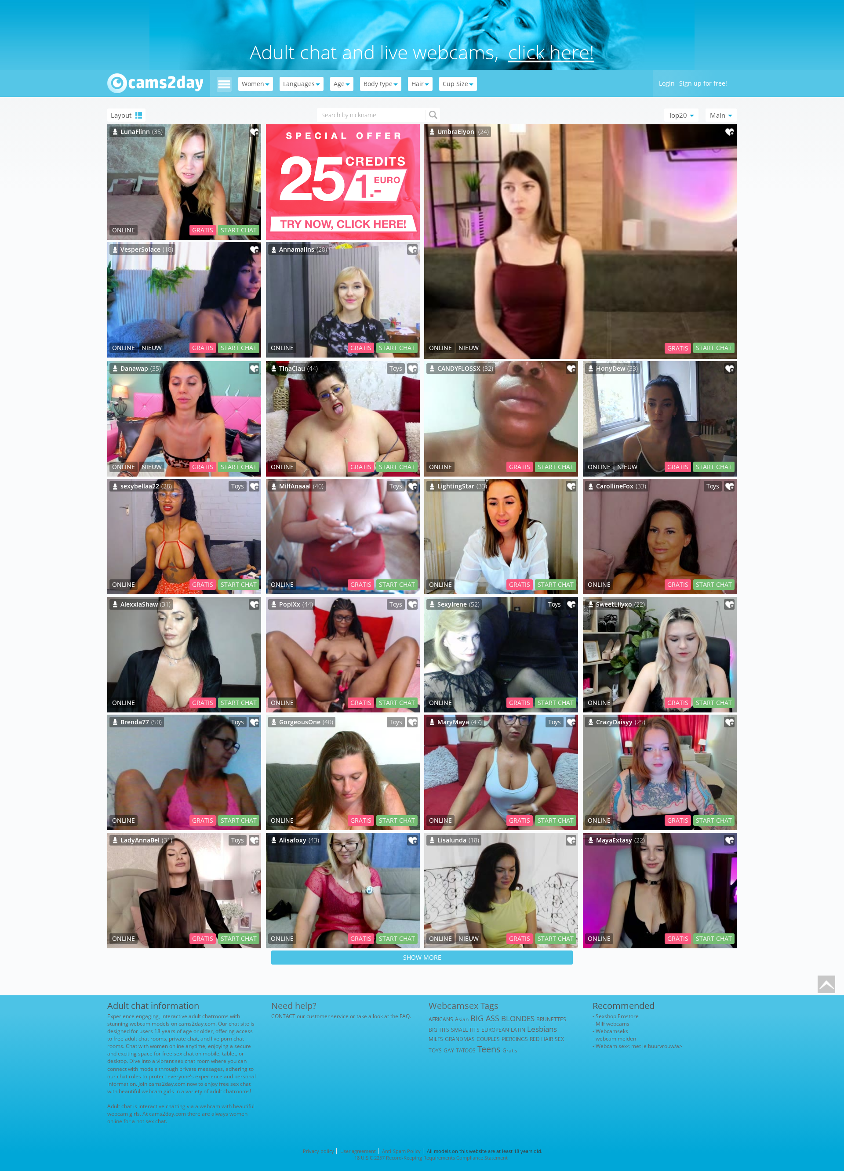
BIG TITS (439, 1030)
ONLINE (440, 347)
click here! (551, 52)
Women (253, 84)
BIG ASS (484, 1018)
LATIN (518, 1030)
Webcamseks (612, 1031)
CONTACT (283, 1016)
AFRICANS (441, 1019)
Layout (122, 115)
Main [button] (718, 115)
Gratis (509, 1050)
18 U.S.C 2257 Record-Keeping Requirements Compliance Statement (431, 1157)
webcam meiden (616, 1038)
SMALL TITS (465, 1030)
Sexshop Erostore (617, 1016)
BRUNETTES (551, 1019)
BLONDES (518, 1018)
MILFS (436, 1039)
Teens (489, 1049)
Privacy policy (318, 1151)
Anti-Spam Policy (401, 1151)
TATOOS (466, 1050)
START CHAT (714, 347)
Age (339, 84)
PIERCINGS (515, 1039)
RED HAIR (541, 1039)
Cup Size (455, 84)
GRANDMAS (460, 1039)
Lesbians (542, 1029)
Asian (462, 1019)
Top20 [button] (679, 115)
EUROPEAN (495, 1030)
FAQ (405, 1016)
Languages (299, 84)
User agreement (358, 1151)
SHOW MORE (422, 957)
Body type (378, 84)
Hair (417, 84)
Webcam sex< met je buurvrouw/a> (639, 1046)
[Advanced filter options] (224, 84)
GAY (449, 1050)
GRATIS (677, 348)
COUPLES (488, 1039)
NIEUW (468, 347)
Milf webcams (612, 1023)
